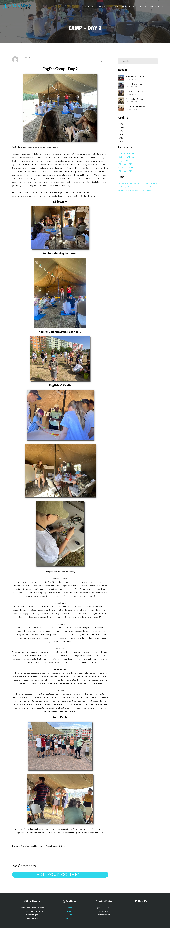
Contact (69, 918)
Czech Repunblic (127, 183)
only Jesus (138, 191)
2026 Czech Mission (126, 157)
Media (69, 914)
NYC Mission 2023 (125, 167)
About (75, 6)
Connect (103, 6)
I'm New (88, 6)
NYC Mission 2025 (125, 171)
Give (115, 6)
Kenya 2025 (123, 160)
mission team (149, 187)
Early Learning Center (153, 6)
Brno (22, 846)
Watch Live (128, 6)
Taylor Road (127, 187)
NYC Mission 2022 (125, 164)
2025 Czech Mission (126, 153)
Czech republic (31, 846)
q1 (144, 191)
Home (69, 907)
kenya (141, 187)
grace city (135, 187)
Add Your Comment (60, 874)
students (149, 191)
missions (41, 846)
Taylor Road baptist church (57, 846)
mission (128, 191)
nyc (133, 191)
